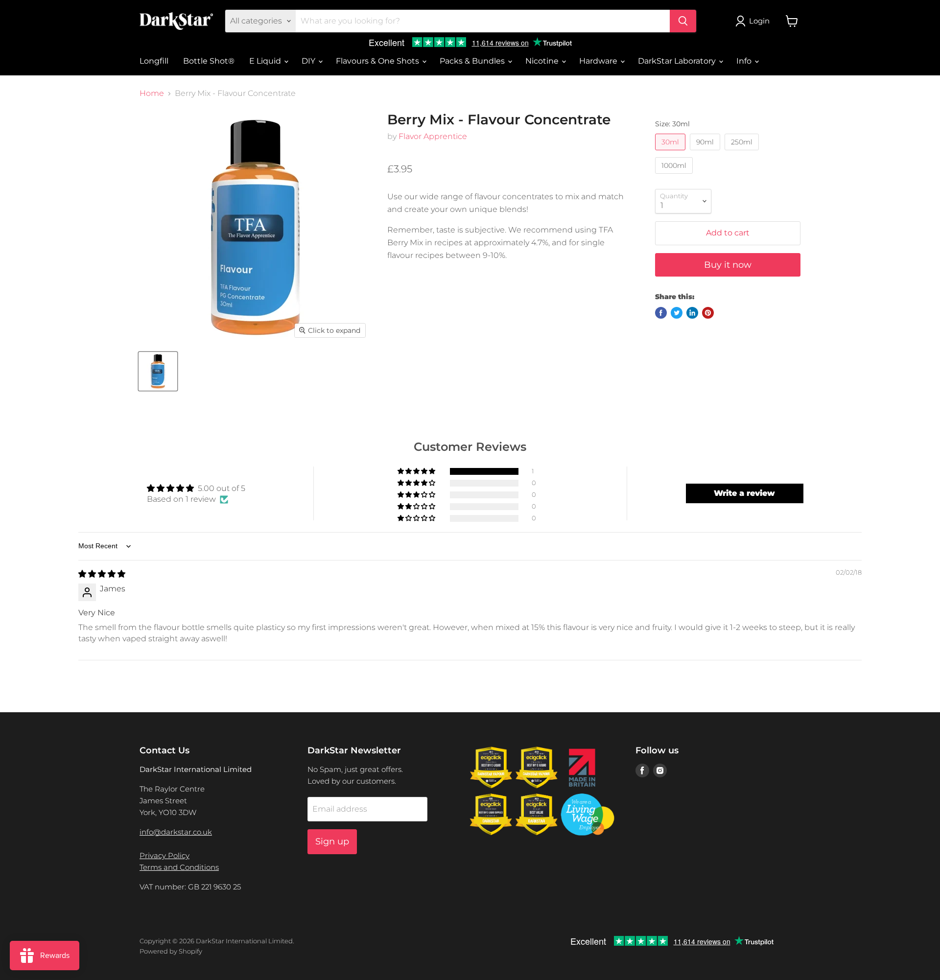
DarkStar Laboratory (678, 61)
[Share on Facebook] (661, 313)
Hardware (599, 61)
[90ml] (706, 152)
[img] (101, 574)
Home (152, 93)
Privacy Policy (164, 855)
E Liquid (266, 61)
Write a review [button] (744, 493)
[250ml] (743, 152)
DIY (309, 61)
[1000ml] (675, 176)
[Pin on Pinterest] (708, 313)
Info (744, 61)
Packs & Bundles (473, 61)
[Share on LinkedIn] (692, 313)
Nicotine (543, 61)
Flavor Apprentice (433, 136)
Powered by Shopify (171, 951)
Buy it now (728, 264)
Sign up (332, 841)
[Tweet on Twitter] (676, 313)
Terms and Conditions (179, 867)
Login (759, 20)
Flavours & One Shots (378, 61)
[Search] (683, 21)
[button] (417, 471)
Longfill (154, 61)
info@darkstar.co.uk (176, 832)
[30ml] (671, 152)
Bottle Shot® (209, 61)
